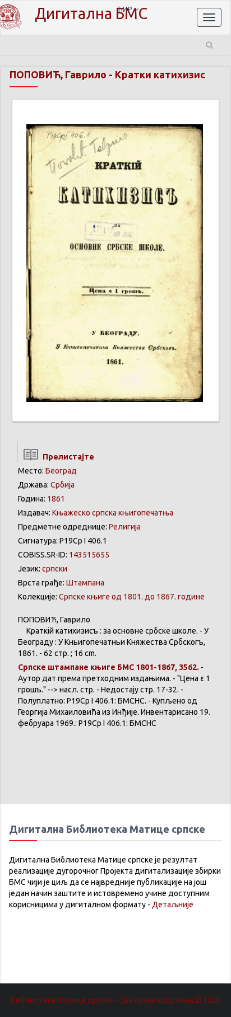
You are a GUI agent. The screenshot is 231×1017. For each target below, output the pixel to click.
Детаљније (172, 904)
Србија (62, 484)
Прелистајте (66, 456)
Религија (125, 526)
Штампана (85, 582)
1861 (56, 498)
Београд (61, 470)
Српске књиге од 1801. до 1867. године (132, 596)
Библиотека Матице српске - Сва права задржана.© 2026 (116, 1000)
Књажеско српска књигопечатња (112, 512)
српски (54, 568)
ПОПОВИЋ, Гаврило (58, 74)
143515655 (89, 554)
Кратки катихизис (160, 74)
